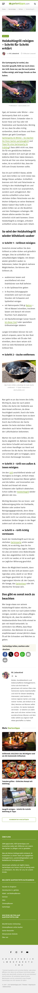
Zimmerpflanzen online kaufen (12, 927)
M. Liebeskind (14, 53)
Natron (29, 305)
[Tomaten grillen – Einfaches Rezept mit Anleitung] (19, 769)
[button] (5, 654)
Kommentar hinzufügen (19, 819)
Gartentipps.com (16, 984)
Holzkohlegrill (23, 492)
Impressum (31, 984)
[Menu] (3, 3)
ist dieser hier (11, 322)
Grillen (5, 36)
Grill (11, 472)
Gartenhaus (21, 583)
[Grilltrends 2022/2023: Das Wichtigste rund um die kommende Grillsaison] (19, 741)
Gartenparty (16, 542)
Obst (3, 900)
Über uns (5, 937)
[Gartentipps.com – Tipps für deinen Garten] (19, 3)
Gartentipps (6, 907)
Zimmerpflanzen (7, 903)
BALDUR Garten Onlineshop (11, 924)
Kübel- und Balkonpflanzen (11, 893)
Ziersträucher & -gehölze (10, 890)
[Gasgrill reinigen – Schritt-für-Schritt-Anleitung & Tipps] (19, 797)
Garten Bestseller (8, 931)
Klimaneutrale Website (10, 934)
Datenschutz (7, 986)
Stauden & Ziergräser (9, 887)
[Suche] (35, 3)
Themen (24, 984)
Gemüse (5, 897)
